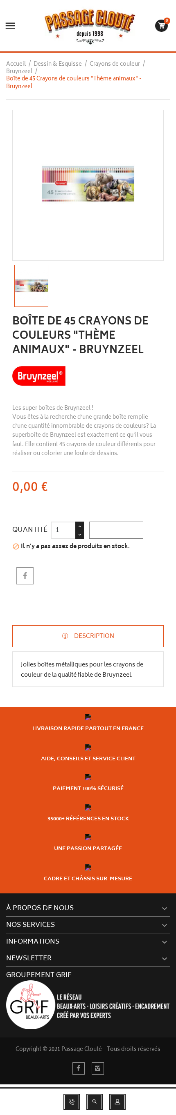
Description (93, 636)
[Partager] (25, 575)
